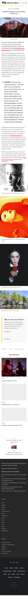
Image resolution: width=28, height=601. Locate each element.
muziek (3, 378)
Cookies (4, 549)
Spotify (15, 468)
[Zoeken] (24, 3)
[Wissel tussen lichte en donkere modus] (21, 3)
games (3, 513)
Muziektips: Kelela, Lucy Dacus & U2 (11, 404)
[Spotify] (17, 562)
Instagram (9, 468)
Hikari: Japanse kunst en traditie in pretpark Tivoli (14, 491)
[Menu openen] (26, 3)
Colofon (4, 546)
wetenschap (5, 530)
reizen (3, 509)
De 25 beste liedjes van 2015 (9, 380)
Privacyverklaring (6, 551)
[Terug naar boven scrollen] (14, 584)
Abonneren (7, 339)
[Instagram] (10, 562)
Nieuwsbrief (5, 553)
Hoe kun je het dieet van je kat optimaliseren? (14, 440)
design (3, 507)
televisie (4, 528)
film (3, 520)
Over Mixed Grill (6, 542)
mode (3, 517)
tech (3, 524)
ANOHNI (10, 349)
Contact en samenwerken (8, 544)
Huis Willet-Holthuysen (19, 349)
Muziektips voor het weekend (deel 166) (12, 425)
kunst (11, 8)
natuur (3, 526)
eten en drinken (6, 511)
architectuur (5, 515)
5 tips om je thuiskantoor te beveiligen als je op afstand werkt (14, 452)
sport (3, 522)
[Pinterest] (14, 562)
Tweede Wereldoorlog (15, 135)
